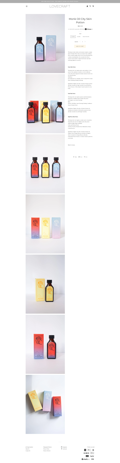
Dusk (78, 36)
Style (80, 33)
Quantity (76, 41)
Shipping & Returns (47, 447)
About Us (27, 448)
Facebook (64, 448)
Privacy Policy (46, 448)
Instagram (64, 447)
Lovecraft (92, 447)
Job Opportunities (29, 447)
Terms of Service (46, 450)
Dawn (73, 36)
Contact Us (28, 450)
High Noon (86, 36)
